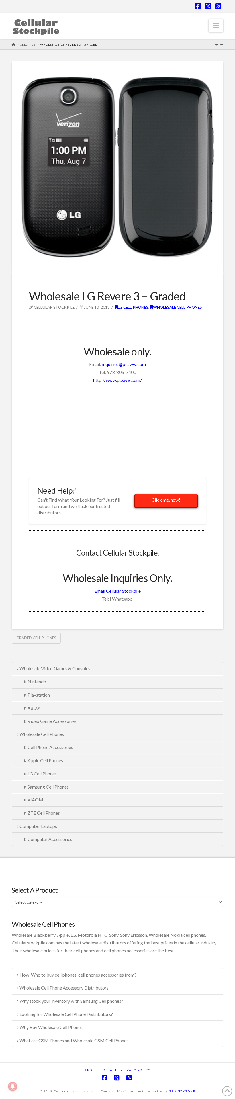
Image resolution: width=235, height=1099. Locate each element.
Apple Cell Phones (45, 760)
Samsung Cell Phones (48, 786)
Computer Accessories (50, 839)
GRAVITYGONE (182, 1091)
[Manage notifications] (12, 1086)
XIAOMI (36, 799)
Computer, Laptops (38, 826)
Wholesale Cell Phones (177, 307)
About (91, 1070)
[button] (216, 25)
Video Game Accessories (52, 721)
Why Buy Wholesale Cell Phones (51, 1027)
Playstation (39, 694)
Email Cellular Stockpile (117, 591)
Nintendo (37, 681)
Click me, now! (166, 499)
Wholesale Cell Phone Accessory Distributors (64, 987)
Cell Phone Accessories (50, 747)
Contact (109, 1070)
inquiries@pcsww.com (124, 364)
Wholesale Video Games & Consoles (54, 668)
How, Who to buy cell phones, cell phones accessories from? (77, 974)
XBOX (34, 708)
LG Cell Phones (133, 307)
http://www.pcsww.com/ (117, 380)
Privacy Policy (135, 1070)
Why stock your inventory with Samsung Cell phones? (71, 1001)
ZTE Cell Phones (44, 813)
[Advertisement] (96, 320)
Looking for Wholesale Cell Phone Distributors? (66, 1014)
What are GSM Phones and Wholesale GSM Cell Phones (73, 1040)
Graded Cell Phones (36, 637)
